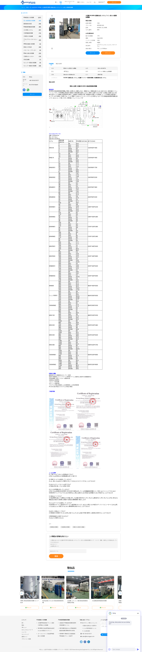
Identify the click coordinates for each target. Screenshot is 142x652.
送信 (56, 556)
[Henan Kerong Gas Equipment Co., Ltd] (28, 2)
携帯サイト (24, 636)
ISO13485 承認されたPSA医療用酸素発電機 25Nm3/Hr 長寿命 (67, 629)
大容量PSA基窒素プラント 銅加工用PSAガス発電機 (46, 624)
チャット (114, 2)
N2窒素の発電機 (54, 527)
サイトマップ (25, 634)
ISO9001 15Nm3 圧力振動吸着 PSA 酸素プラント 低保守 (67, 635)
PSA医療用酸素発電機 (32, 27)
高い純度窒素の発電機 (32, 20)
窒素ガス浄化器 (32, 47)
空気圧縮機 (32, 59)
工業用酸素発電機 (32, 33)
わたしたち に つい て (27, 629)
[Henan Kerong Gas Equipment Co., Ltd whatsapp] (28, 89)
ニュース (24, 632)
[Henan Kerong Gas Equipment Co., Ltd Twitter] (81, 641)
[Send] (138, 649)
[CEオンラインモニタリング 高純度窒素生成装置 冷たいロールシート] (82, 587)
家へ (23, 623)
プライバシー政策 (26, 639)
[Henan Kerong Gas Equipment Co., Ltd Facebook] (85, 641)
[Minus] (138, 613)
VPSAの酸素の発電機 (32, 44)
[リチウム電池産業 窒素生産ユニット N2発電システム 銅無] (107, 587)
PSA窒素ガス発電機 (32, 17)
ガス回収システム (32, 30)
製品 (23, 625)
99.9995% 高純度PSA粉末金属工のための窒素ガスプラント (46, 629)
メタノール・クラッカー (32, 50)
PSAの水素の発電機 (32, 53)
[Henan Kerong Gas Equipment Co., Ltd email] (24, 89)
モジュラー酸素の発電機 (32, 65)
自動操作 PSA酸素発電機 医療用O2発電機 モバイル (67, 624)
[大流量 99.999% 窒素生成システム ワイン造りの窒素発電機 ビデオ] (69, 28)
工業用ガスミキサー (32, 56)
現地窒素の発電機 (65, 527)
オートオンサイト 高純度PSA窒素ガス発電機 (46, 635)
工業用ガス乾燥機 (32, 36)
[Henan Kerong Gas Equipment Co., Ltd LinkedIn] (88, 641)
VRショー (24, 627)
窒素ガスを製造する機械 (78, 527)
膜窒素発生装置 (32, 23)
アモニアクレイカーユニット (32, 40)
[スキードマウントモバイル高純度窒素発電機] (58, 587)
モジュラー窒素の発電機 (32, 62)
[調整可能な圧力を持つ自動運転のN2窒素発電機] (33, 587)
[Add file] (109, 649)
